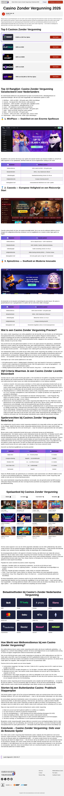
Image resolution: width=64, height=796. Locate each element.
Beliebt (7, 496)
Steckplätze (54, 496)
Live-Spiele (23, 496)
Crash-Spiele (39, 496)
